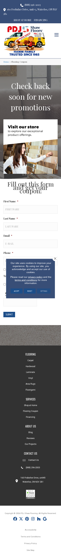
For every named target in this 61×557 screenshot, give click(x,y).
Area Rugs (30, 384)
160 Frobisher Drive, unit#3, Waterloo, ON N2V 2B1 (30, 12)
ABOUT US (30, 426)
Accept (16, 291)
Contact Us (33, 460)
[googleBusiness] (44, 519)
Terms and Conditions (30, 537)
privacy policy (35, 277)
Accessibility (30, 530)
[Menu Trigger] (56, 34)
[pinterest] (27, 519)
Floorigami (30, 390)
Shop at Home (30, 405)
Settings (43, 291)
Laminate (30, 372)
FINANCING (40, 20)
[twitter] (21, 519)
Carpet (30, 360)
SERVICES (30, 399)
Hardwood (30, 366)
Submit (9, 314)
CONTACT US (30, 453)
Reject (29, 291)
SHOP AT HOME (23, 20)
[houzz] (38, 519)
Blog (30, 432)
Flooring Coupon (30, 411)
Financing (30, 417)
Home (6, 61)
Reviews (31, 438)
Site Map (30, 550)
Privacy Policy (30, 543)
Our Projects (30, 444)
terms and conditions (26, 280)
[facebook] (15, 519)
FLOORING (30, 354)
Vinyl (30, 378)
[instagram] (32, 519)
